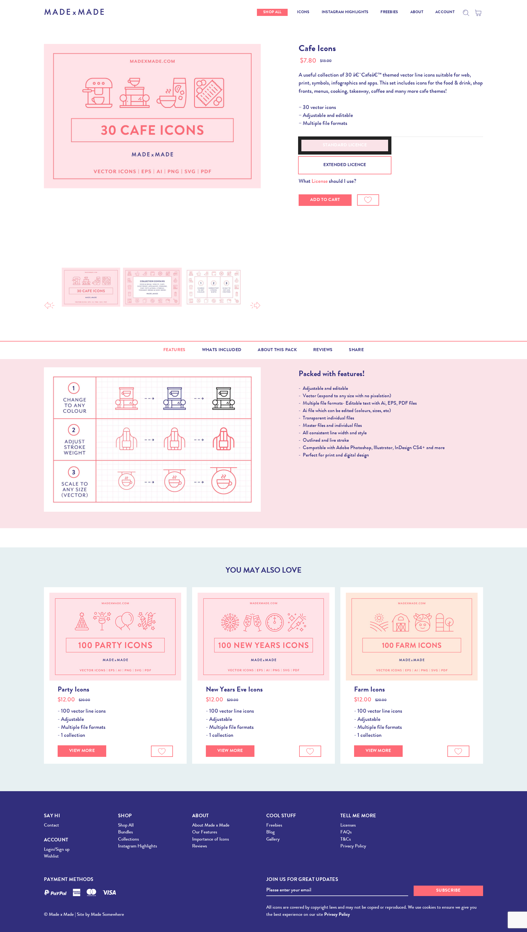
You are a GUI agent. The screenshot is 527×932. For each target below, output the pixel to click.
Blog (270, 832)
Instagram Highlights (137, 846)
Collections (128, 839)
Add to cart (325, 200)
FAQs (346, 832)
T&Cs (345, 839)
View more (82, 751)
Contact (51, 825)
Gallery (273, 839)
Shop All (126, 825)
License (320, 181)
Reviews (322, 350)
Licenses (348, 825)
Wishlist (51, 856)
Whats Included (221, 350)
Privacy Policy (353, 846)
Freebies (274, 825)
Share (356, 350)
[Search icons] (466, 13)
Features (174, 350)
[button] (368, 200)
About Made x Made (210, 825)
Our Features (204, 832)
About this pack (277, 350)
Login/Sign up (56, 849)
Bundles (125, 832)
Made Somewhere (107, 915)
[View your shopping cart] (479, 13)
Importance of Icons (210, 839)
